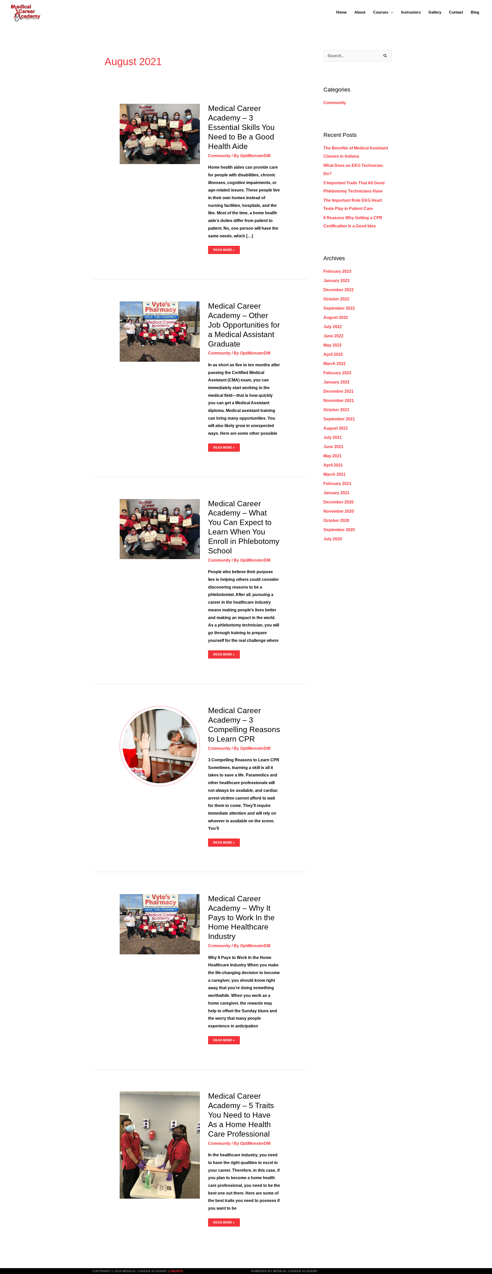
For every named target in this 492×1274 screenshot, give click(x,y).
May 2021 (332, 456)
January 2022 (336, 382)
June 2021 (333, 446)
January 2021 (336, 493)
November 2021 (338, 400)
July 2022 (332, 327)
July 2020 (332, 539)
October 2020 (336, 520)
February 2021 (337, 483)
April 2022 (333, 354)
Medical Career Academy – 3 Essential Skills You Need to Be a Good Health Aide (241, 127)
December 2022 (338, 290)
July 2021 (332, 437)
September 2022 (339, 308)
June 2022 (333, 336)
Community (219, 156)
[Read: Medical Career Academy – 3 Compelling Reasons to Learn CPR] (160, 746)
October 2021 (336, 410)
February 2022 (337, 373)
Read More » (224, 249)
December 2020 (338, 502)
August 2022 (335, 317)
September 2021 (339, 419)
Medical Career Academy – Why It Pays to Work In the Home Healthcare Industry (241, 917)
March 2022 (334, 363)
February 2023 (337, 271)
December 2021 (338, 391)
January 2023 (336, 280)
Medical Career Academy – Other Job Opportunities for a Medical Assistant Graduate (244, 325)
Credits (176, 1271)
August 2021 (335, 428)
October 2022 (336, 299)
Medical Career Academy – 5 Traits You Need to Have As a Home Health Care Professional (241, 1115)
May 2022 (332, 345)
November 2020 (338, 511)
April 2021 (333, 465)
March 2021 (334, 474)
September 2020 (339, 530)
